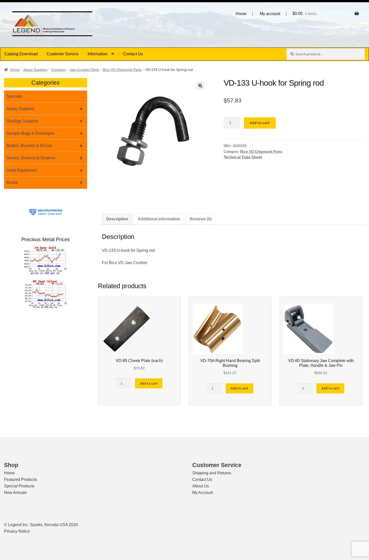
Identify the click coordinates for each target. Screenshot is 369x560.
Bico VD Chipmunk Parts (122, 70)
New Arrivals (15, 492)
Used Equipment (45, 170)
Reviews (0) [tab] (201, 219)
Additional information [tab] (159, 219)
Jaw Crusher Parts (84, 70)
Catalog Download (21, 54)
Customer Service (63, 54)
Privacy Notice (17, 531)
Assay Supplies (35, 70)
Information (97, 54)
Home (241, 14)
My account (270, 14)
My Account (202, 492)
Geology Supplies (45, 121)
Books (45, 182)
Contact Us (133, 54)
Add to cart (260, 122)
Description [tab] (117, 219)
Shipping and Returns (211, 473)
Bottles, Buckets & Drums (45, 145)
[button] (200, 86)
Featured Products (20, 479)
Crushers (58, 70)
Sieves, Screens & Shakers (45, 158)
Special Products (19, 486)
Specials (14, 96)
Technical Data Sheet (243, 157)
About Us (200, 486)
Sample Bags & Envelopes (45, 133)
